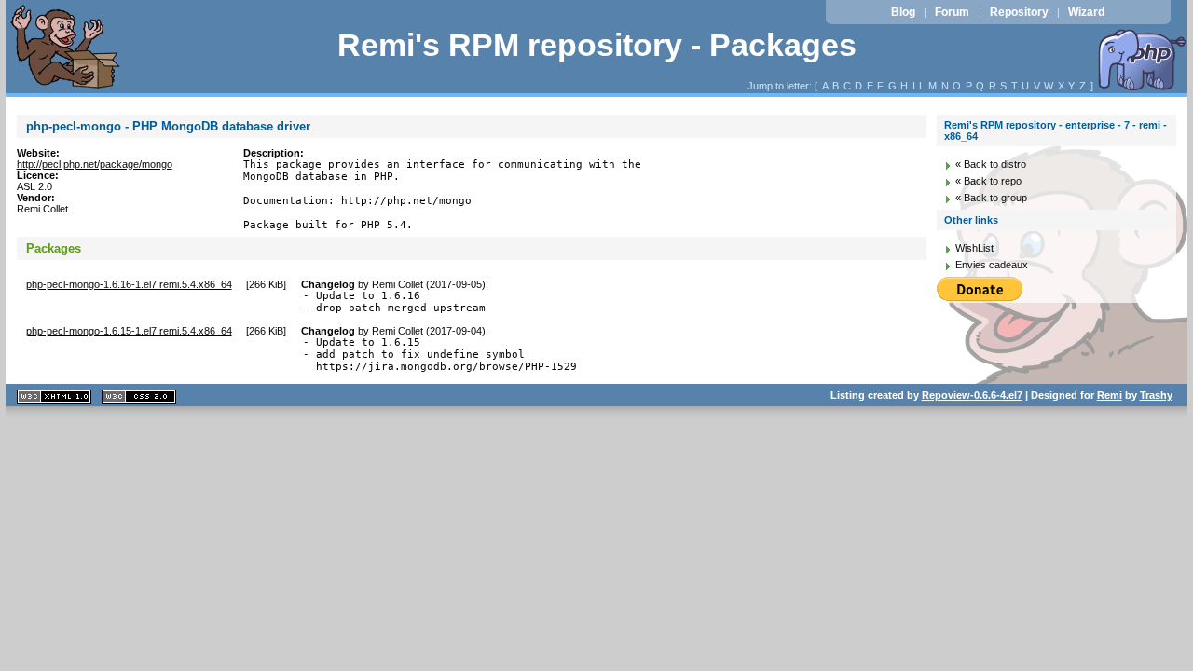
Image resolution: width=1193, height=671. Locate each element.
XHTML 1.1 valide (54, 397)
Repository (1019, 12)
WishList (974, 247)
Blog (903, 12)
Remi (1109, 395)
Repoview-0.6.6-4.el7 (972, 395)
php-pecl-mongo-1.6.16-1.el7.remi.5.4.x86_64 (129, 284)
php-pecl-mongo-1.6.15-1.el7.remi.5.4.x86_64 (129, 330)
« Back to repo (988, 180)
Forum (952, 12)
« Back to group (991, 197)
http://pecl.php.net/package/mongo (94, 164)
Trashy (1156, 395)
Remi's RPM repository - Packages (597, 45)
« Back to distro (990, 164)
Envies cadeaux (991, 264)
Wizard (1086, 12)
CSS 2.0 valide (139, 397)
